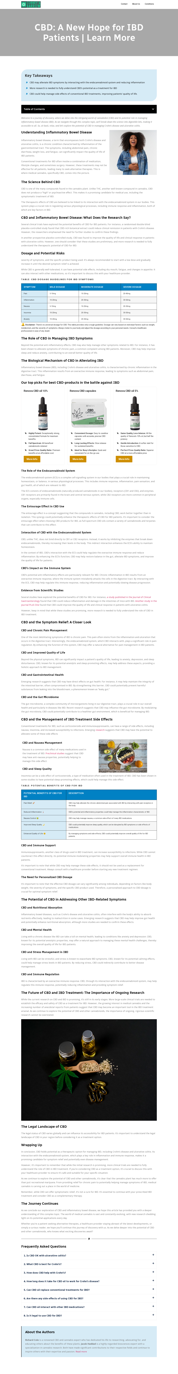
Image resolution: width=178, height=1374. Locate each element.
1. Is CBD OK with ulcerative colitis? (45, 1255)
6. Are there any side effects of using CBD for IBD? (53, 1298)
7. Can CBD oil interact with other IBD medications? (54, 1307)
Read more (81, 1351)
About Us (136, 4)
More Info (32, 459)
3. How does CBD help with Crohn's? (45, 1272)
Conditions (149, 4)
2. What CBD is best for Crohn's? (43, 1264)
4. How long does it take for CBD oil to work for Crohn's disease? (61, 1281)
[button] (153, 109)
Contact (124, 4)
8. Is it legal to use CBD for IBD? (43, 1315)
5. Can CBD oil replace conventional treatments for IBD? (57, 1289)
